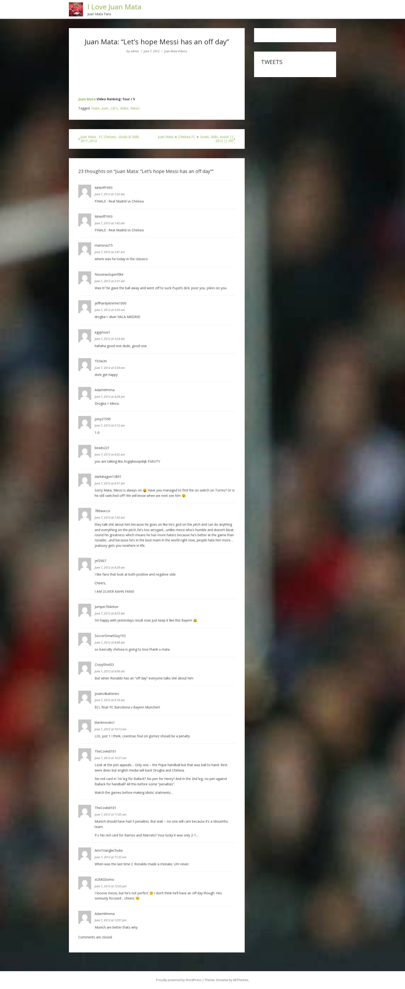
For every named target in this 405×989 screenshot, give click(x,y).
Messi (135, 108)
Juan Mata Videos (175, 51)
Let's (114, 108)
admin (135, 51)
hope (95, 108)
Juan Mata (87, 99)
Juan (105, 108)
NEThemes (240, 980)
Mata (124, 108)
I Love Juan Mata (114, 6)
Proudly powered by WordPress (179, 980)
